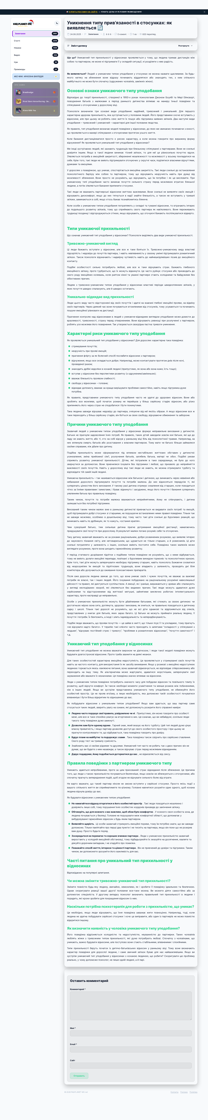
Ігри (35, 62)
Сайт (72, 1060)
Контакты (174, 1092)
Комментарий (78, 989)
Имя (73, 1028)
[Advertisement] (104, 4)
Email (73, 1044)
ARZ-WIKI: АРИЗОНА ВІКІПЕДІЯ (35, 76)
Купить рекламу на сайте (83, 12)
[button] (131, 45)
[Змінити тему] (56, 23)
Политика (193, 1092)
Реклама (184, 1092)
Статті (35, 40)
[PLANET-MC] (23, 23)
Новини (35, 48)
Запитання (36, 33)
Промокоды (35, 69)
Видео (35, 55)
